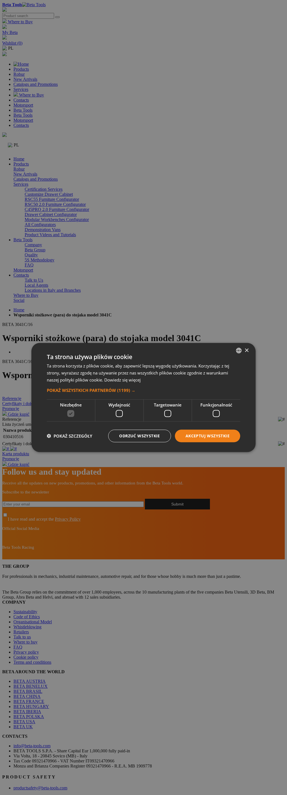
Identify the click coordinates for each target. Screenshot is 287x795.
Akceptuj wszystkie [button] (208, 435)
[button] (143, 389)
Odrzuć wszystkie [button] (139, 435)
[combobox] (239, 350)
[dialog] (143, 397)
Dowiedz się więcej (122, 379)
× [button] (246, 350)
